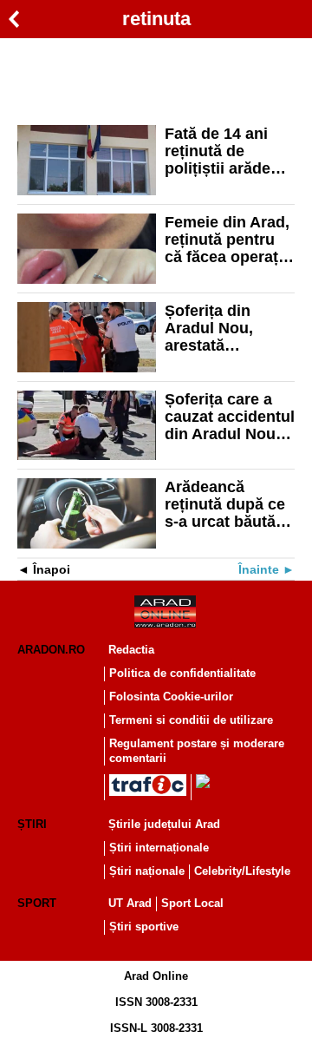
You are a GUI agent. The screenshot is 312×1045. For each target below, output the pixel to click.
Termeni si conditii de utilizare (191, 719)
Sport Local (192, 903)
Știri (32, 824)
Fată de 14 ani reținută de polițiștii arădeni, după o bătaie (227, 151)
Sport (36, 903)
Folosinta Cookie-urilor (171, 696)
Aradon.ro (51, 649)
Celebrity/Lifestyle (242, 870)
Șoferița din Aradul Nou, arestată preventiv (209, 328)
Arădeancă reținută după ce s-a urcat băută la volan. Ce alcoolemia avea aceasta (229, 504)
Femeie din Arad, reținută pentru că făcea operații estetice (227, 240)
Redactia (131, 649)
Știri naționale (147, 870)
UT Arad (130, 903)
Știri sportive (144, 926)
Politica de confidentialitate (182, 673)
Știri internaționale (159, 847)
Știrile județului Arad (164, 824)
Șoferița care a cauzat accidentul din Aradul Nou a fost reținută (230, 417)
